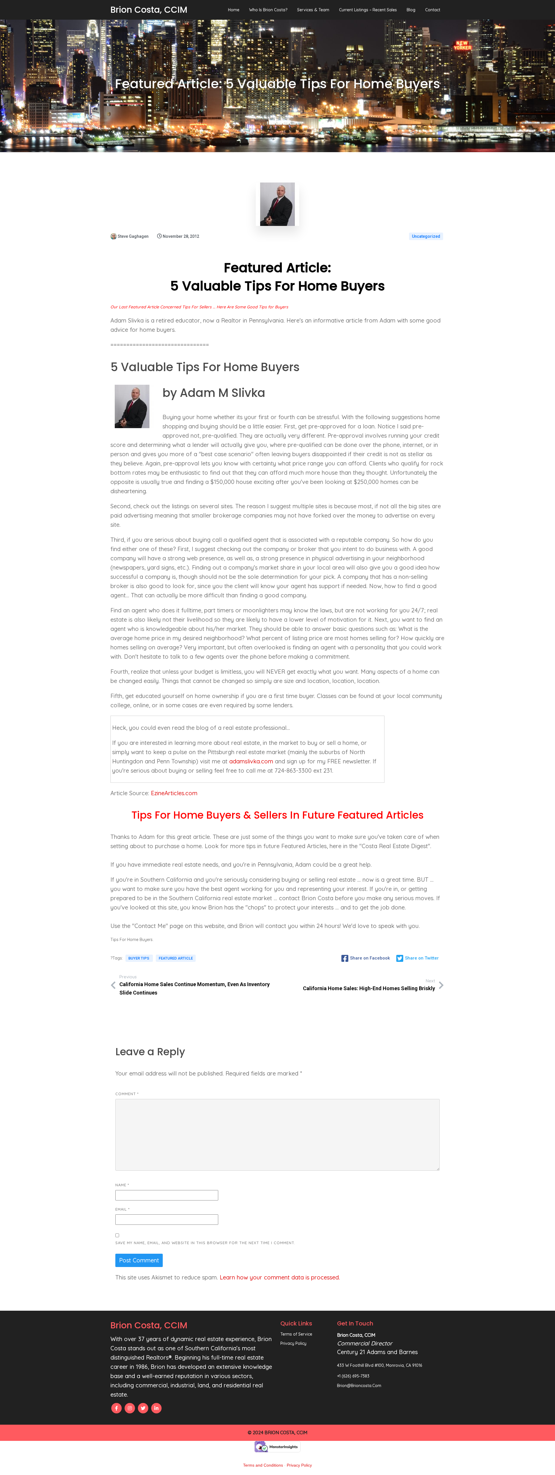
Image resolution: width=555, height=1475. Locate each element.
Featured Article (176, 958)
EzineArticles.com (174, 793)
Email (122, 1209)
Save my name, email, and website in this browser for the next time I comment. (205, 1242)
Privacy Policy (299, 1465)
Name (122, 1185)
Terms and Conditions (263, 1465)
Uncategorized (426, 236)
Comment (127, 1093)
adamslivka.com (251, 761)
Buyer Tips (139, 958)
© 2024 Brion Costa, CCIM (277, 1432)
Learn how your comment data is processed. (280, 1277)
